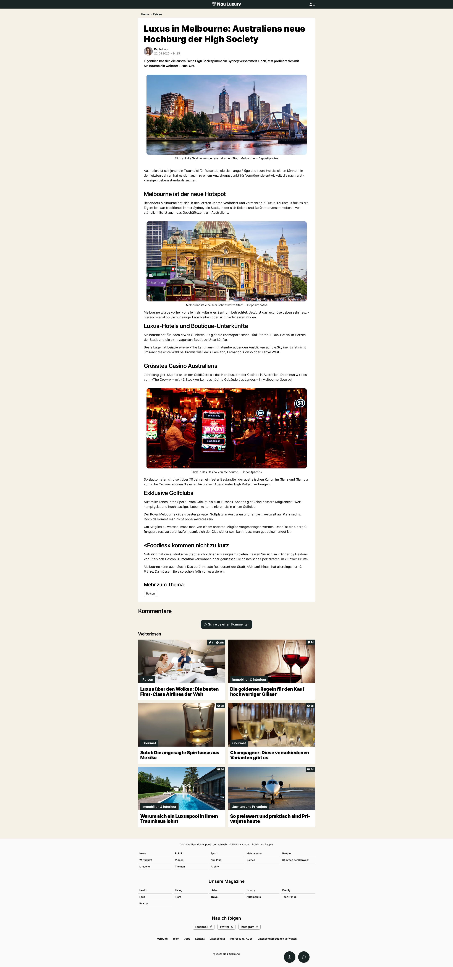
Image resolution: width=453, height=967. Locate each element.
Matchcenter (254, 853)
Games (251, 859)
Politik (179, 853)
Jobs (187, 938)
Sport (214, 853)
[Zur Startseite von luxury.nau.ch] (226, 4)
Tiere (178, 896)
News (142, 853)
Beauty (143, 903)
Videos (179, 859)
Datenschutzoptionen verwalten (277, 938)
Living (178, 890)
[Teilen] (289, 957)
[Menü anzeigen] (312, 4)
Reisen (157, 14)
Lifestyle (144, 866)
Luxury (251, 890)
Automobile (254, 896)
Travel (214, 896)
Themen (180, 866)
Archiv (215, 866)
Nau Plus (216, 859)
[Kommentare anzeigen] (304, 957)
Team (176, 938)
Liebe (214, 890)
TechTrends (289, 896)
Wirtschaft (145, 859)
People (286, 853)
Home (145, 14)
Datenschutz (217, 938)
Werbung (162, 938)
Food (142, 896)
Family (286, 890)
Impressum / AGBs (241, 938)
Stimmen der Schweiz (295, 859)
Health (143, 890)
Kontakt (200, 938)
